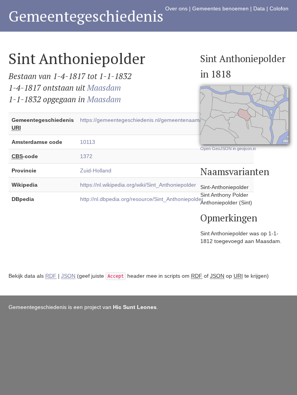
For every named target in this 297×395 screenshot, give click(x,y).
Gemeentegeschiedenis (86, 16)
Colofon (279, 8)
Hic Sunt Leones (135, 307)
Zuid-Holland (95, 170)
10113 (87, 142)
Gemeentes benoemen (220, 8)
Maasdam (104, 87)
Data (259, 8)
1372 (86, 156)
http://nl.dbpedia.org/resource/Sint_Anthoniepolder (141, 199)
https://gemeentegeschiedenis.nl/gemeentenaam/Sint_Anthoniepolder (165, 120)
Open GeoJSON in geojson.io (228, 148)
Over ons (176, 8)
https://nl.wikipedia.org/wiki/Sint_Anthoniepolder (138, 185)
